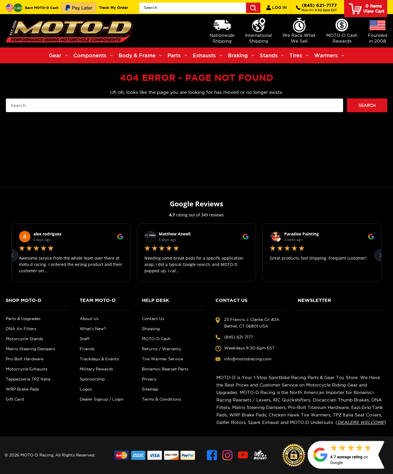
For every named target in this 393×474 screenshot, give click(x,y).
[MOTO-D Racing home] (70, 30)
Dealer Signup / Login (102, 399)
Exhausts (204, 55)
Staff (84, 338)
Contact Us (153, 318)
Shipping (151, 328)
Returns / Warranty (161, 349)
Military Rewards (96, 369)
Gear (55, 55)
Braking (238, 55)
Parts (174, 55)
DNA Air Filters (21, 328)
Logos (86, 389)
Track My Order (113, 7)
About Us (89, 318)
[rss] (260, 455)
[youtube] (243, 455)
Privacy (149, 379)
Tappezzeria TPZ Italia (28, 379)
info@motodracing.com (247, 359)
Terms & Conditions (161, 399)
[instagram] (227, 455)
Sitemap (150, 389)
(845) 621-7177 (319, 7)
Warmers (326, 55)
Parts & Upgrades (23, 318)
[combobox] (199, 8)
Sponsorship (92, 379)
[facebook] (212, 455)
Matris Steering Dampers (30, 349)
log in (279, 7)
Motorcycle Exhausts (26, 369)
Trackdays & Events (99, 359)
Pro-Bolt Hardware (24, 359)
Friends (87, 349)
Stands (269, 55)
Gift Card (15, 399)
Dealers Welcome (360, 422)
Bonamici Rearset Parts (165, 369)
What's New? (93, 328)
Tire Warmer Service (162, 359)
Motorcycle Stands (24, 338)
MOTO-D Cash (156, 338)
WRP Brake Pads (22, 389)
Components (89, 55)
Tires (295, 55)
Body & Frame (137, 55)
